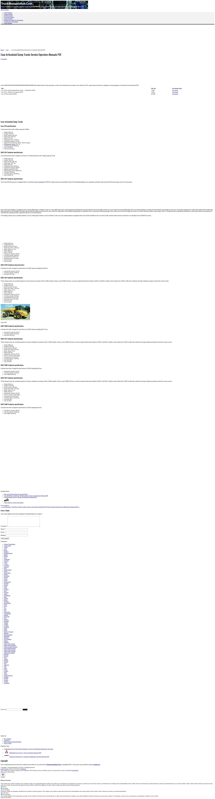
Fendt (5, 588)
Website (3, 535)
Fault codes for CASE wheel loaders (13, 502)
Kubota (6, 622)
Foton (5, 594)
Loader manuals (8, 18)
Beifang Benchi (8, 553)
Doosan (6, 577)
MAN (5, 630)
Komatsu (6, 621)
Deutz (5, 571)
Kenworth (6, 616)
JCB (5, 609)
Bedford (6, 552)
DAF (5, 568)
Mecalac (6, 633)
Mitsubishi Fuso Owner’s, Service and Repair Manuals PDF (25, 753)
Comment (4, 526)
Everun (6, 585)
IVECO (6, 169)
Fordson (6, 592)
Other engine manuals (10, 645)
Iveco (5, 606)
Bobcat (6, 556)
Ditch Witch (7, 573)
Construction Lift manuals (11, 21)
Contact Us (7, 740)
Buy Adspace (7, 738)
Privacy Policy (8, 743)
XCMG (6, 678)
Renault (6, 656)
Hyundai (6, 601)
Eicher (5, 580)
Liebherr (6, 625)
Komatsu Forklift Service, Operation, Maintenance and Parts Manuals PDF (29, 756)
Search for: (3, 709)
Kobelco (6, 619)
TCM (5, 669)
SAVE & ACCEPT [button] (6, 797)
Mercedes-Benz (8, 634)
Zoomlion (6, 683)
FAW (5, 586)
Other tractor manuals (9, 651)
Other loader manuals (9, 650)
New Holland (7, 639)
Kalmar (6, 615)
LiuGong (6, 627)
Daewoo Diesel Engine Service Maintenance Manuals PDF (63, 507)
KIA (5, 618)
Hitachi (6, 598)
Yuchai (6, 681)
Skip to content (5, 10)
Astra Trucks (7, 545)
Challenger (7, 559)
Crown (6, 564)
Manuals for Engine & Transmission (13, 20)
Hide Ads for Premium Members (12, 742)
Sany (5, 657)
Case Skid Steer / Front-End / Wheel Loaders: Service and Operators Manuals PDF (26, 495)
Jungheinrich (7, 613)
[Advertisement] (51, 37)
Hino (5, 597)
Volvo (5, 674)
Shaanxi (6, 660)
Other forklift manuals (10, 648)
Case (7, 50)
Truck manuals (8, 12)
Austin (6, 547)
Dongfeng (6, 576)
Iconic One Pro (5, 769)
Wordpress (23, 769)
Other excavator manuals (10, 647)
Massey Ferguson (8, 631)
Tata (5, 666)
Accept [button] (66, 770)
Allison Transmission (9, 544)
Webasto (6, 677)
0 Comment (4, 59)
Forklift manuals (8, 15)
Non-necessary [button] (5, 793)
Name (3, 529)
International (7, 603)
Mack (5, 628)
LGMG (6, 624)
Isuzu (5, 604)
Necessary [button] (3, 786)
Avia (5, 549)
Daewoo (6, 567)
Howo (5, 600)
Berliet (6, 555)
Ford (5, 591)
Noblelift (6, 642)
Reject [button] (70, 770)
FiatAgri (6, 589)
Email (3, 532)
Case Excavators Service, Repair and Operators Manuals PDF (20, 497)
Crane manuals (8, 23)
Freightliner (7, 595)
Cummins (41, 182)
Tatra (5, 668)
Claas (5, 562)
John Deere (7, 612)
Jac (5, 607)
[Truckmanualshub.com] (44, 8)
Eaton (5, 579)
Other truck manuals (9, 653)
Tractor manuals (8, 14)
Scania (6, 659)
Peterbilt (6, 654)
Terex (5, 672)
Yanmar (6, 680)
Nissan (6, 641)
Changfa (6, 561)
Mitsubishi (7, 636)
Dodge (6, 574)
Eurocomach (7, 582)
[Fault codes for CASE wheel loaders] (6, 501)
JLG (5, 610)
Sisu (5, 663)
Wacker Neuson (8, 675)
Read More (75, 770)
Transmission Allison (9, 144)
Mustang (6, 638)
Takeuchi (6, 665)
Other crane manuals (9, 644)
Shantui (6, 662)
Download (175, 90)
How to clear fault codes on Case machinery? (16, 494)
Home (2, 50)
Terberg (6, 671)
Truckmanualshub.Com (53, 764)
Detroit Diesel (7, 570)
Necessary (5, 788)
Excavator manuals (9, 17)
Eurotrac (6, 583)
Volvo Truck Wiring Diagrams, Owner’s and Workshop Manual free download (32, 749)
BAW (5, 550)
